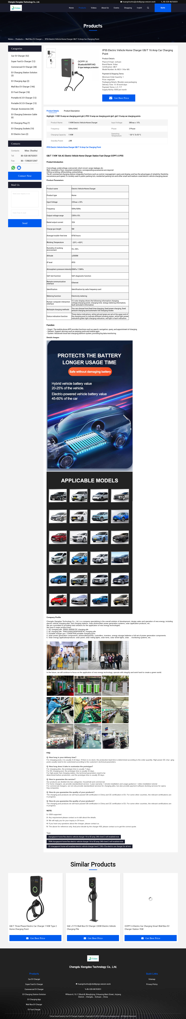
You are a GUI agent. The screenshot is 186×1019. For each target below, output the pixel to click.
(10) (22, 128)
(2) (20, 81)
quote (163, 8)
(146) (23, 86)
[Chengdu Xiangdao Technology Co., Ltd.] (16, 8)
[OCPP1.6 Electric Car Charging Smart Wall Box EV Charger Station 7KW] (93, 899)
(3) (24, 74)
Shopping (128, 8)
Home (71, 8)
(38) (24, 67)
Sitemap (152, 979)
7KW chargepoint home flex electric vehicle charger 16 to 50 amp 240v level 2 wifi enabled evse (85, 842)
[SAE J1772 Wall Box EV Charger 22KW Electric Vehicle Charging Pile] (35, 899)
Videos (93, 8)
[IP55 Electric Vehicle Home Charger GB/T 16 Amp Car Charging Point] (78, 69)
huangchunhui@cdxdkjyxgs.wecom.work (139, 2)
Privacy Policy (152, 984)
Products (82, 8)
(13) (24, 103)
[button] (12, 905)
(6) (24, 116)
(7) (20, 123)
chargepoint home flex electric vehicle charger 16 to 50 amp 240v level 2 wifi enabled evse (83, 837)
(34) (22, 109)
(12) (23, 61)
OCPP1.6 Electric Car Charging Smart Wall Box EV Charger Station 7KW (89, 927)
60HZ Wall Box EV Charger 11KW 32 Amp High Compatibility (146, 927)
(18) (20, 92)
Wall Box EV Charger (34, 39)
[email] (19, 167)
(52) (20, 56)
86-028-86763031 (170, 2)
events (116, 8)
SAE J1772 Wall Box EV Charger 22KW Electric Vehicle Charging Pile (33, 927)
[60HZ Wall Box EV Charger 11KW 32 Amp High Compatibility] (151, 899)
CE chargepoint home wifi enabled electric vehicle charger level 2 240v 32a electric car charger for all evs (89, 846)
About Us (105, 8)
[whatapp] (13, 167)
